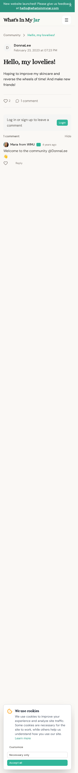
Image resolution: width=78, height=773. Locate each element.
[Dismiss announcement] (70, 6)
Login (62, 122)
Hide (68, 136)
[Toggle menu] (66, 20)
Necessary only (19, 755)
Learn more (23, 738)
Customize (16, 747)
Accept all (15, 763)
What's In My (21, 20)
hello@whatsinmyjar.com (39, 8)
